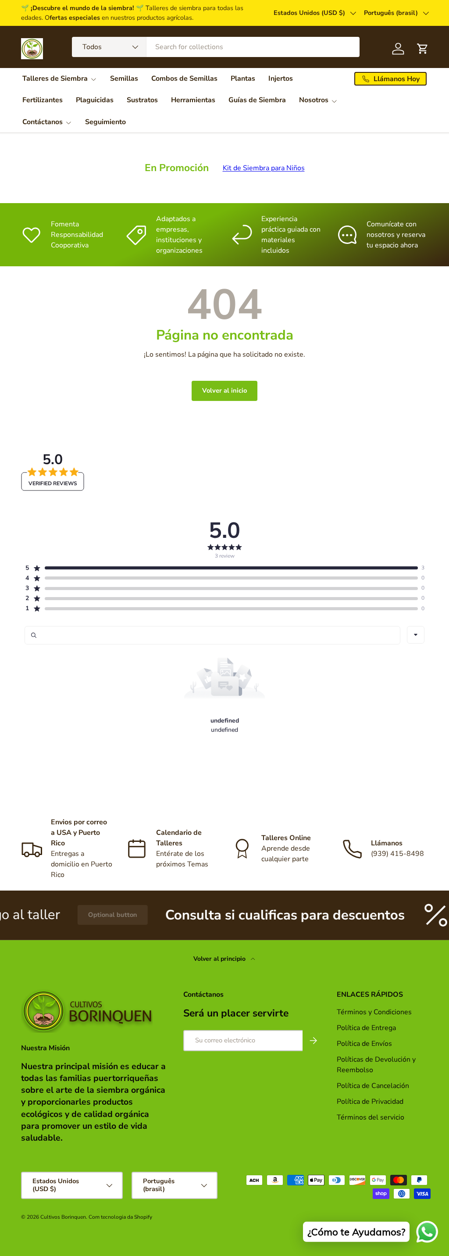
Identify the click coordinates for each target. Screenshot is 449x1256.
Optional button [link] (93, 914)
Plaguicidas (95, 100)
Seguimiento (105, 122)
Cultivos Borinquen (63, 1216)
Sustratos (142, 100)
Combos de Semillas (184, 78)
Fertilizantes (42, 100)
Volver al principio (220, 959)
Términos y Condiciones (374, 1012)
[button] (221, 568)
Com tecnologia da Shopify (120, 1216)
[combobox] (216, 47)
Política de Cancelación (373, 1086)
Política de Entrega (366, 1028)
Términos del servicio (370, 1117)
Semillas (124, 78)
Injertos (280, 78)
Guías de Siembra (257, 100)
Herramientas (193, 100)
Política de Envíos (364, 1043)
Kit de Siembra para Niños (264, 168)
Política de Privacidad (371, 1101)
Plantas (243, 78)
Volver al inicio (224, 390)
